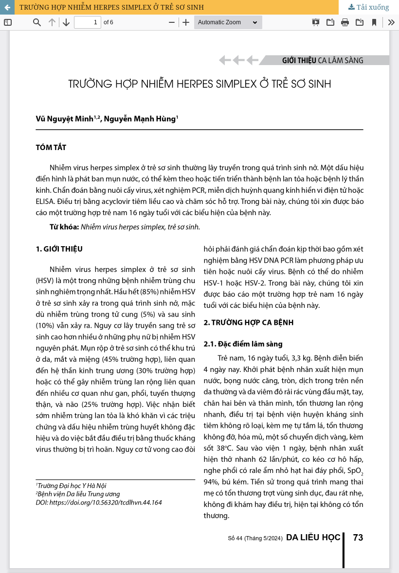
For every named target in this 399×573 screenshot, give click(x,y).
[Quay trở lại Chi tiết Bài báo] (7, 7)
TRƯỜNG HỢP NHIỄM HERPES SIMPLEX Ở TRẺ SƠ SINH (111, 7)
